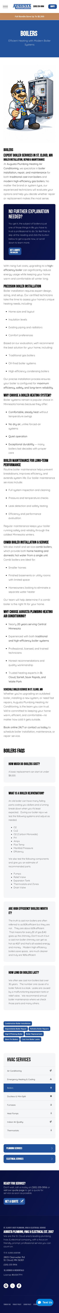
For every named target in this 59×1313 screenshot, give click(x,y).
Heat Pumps (12, 1113)
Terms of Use (7, 1304)
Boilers (10, 1088)
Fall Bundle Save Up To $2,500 (29, 16)
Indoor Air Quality (15, 1122)
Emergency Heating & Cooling (21, 1079)
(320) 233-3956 (38, 6)
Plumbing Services (14, 1148)
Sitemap (35, 1304)
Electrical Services (14, 1158)
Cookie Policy (27, 1304)
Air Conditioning (14, 1071)
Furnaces (11, 1105)
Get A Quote (15, 251)
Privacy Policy (17, 1304)
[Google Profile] (6, 1285)
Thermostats (13, 1130)
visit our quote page (14, 1190)
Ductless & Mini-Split (16, 1096)
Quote (52, 6)
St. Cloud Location (12, 1253)
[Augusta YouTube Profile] (12, 1285)
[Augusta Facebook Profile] (19, 1285)
